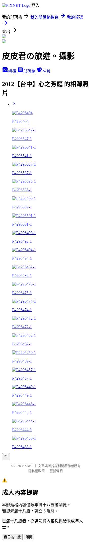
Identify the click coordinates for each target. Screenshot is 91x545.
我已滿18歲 (12, 537)
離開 (29, 537)
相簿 (12, 71)
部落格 (29, 71)
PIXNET (27, 466)
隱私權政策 (36, 471)
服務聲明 (56, 471)
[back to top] (6, 456)
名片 (46, 71)
